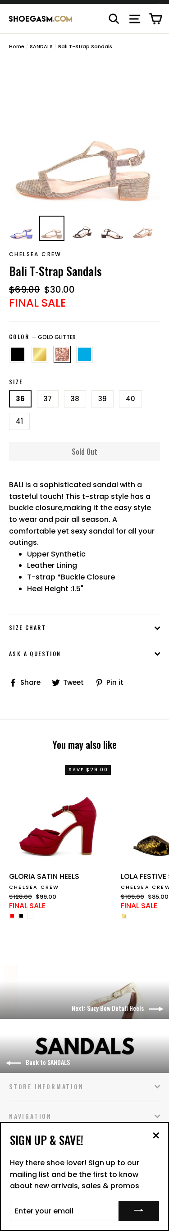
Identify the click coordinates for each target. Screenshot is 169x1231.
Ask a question (35, 653)
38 (75, 398)
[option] (84, 135)
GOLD (40, 354)
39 (102, 398)
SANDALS (41, 46)
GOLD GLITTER (62, 354)
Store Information (46, 1086)
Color (42, 337)
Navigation (30, 1116)
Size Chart (27, 627)
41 (19, 421)
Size (16, 381)
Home (16, 46)
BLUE (84, 354)
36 (20, 398)
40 (130, 398)
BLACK (17, 354)
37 (48, 398)
